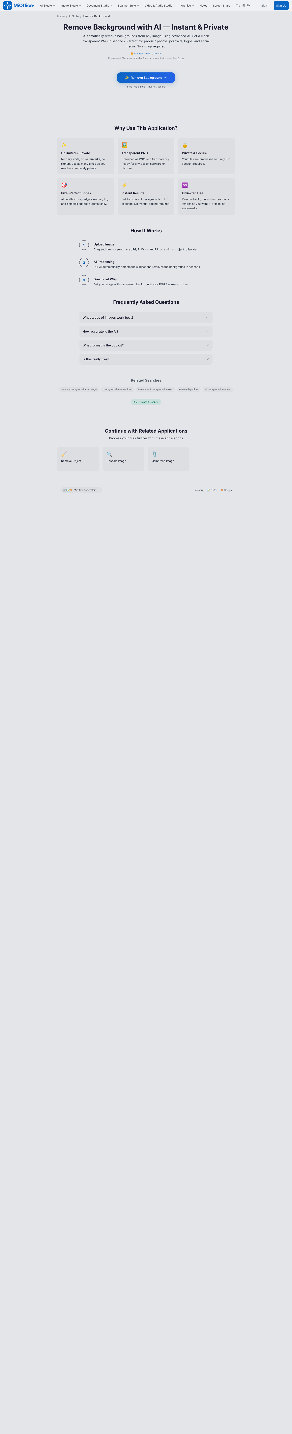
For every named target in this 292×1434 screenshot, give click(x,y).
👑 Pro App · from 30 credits (146, 53)
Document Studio (98, 5)
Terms (181, 58)
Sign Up (281, 5)
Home (61, 16)
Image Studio (69, 5)
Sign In (265, 5)
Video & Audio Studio (158, 5)
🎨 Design (226, 490)
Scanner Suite (127, 5)
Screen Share (221, 5)
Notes (203, 5)
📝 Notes (212, 490)
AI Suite (74, 16)
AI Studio (46, 5)
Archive (186, 5)
